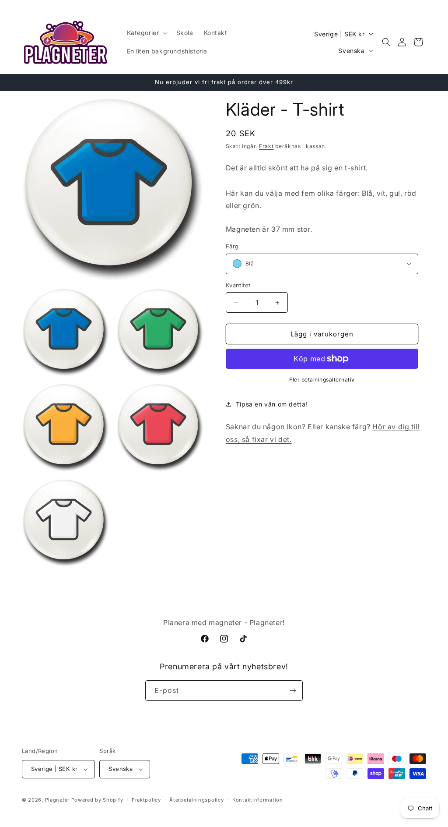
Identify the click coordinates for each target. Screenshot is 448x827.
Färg (232, 246)
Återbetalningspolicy (196, 800)
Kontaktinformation (257, 800)
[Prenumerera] (292, 690)
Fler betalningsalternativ (322, 379)
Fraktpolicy (146, 800)
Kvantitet (238, 285)
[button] (146, 33)
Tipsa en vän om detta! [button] (272, 404)
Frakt (266, 146)
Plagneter (57, 800)
